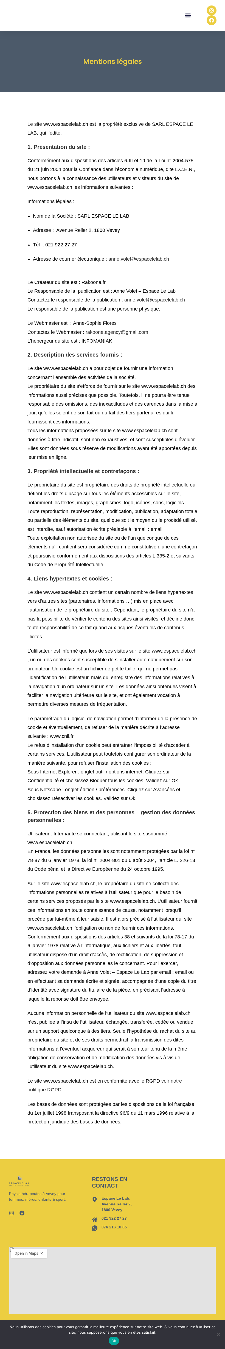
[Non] (218, 1334)
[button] (188, 15)
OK (114, 1341)
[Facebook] (211, 20)
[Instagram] (211, 10)
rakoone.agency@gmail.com (117, 332)
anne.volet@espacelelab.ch (145, 259)
